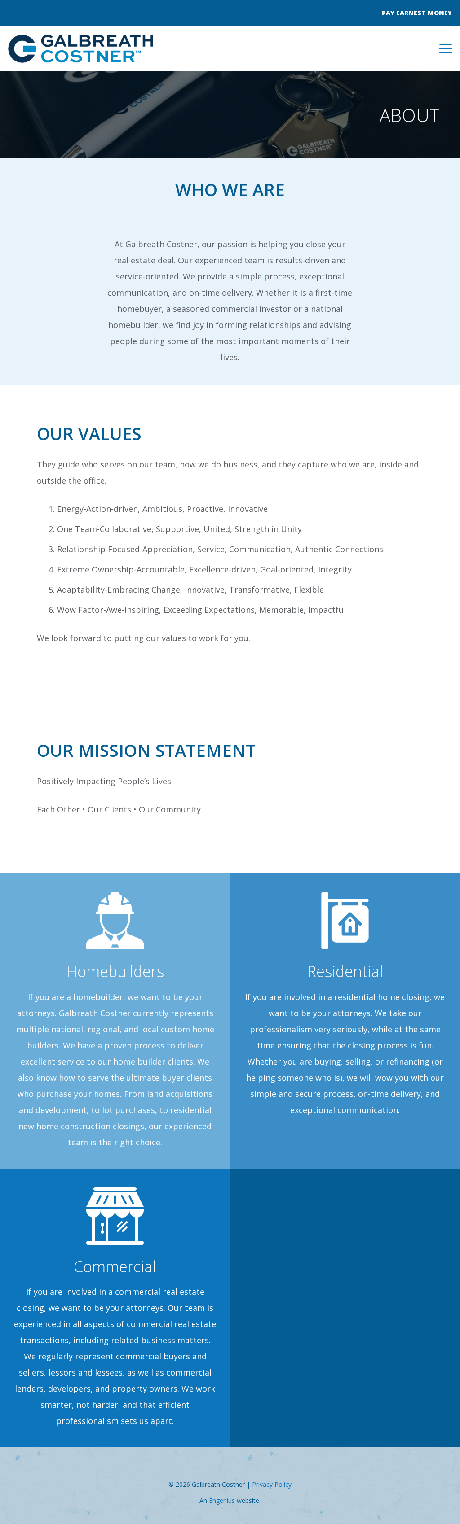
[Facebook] (11, 11)
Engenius (222, 1500)
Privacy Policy (272, 1484)
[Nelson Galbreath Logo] (80, 49)
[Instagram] (21, 11)
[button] (446, 48)
